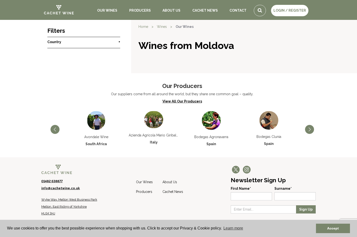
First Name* (241, 188)
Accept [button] (333, 228)
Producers (140, 10)
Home (143, 27)
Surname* (283, 188)
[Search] (260, 10)
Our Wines (107, 10)
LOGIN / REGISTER (289, 10)
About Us (171, 10)
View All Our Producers (182, 101)
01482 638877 (52, 181)
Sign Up (306, 209)
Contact (238, 10)
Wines (162, 27)
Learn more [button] (233, 228)
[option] (96, 129)
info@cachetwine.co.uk (60, 188)
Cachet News (205, 10)
